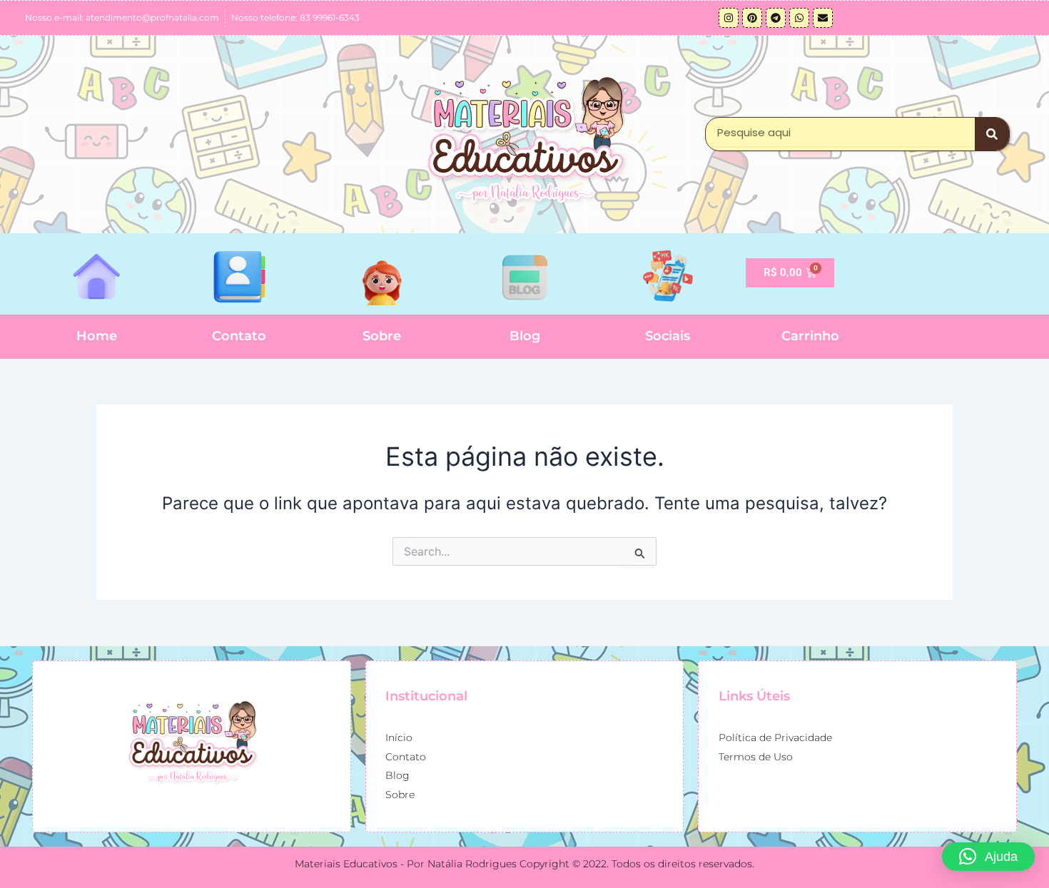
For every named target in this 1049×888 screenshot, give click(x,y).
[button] (988, 856)
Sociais (667, 336)
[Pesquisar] (992, 134)
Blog (525, 336)
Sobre (382, 336)
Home (96, 336)
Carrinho (810, 336)
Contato (239, 336)
